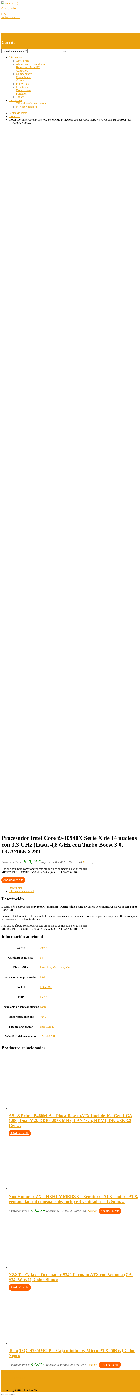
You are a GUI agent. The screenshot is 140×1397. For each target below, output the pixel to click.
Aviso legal (7, 1371)
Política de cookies (12, 1383)
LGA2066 (46, 987)
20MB (43, 947)
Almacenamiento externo (30, 64)
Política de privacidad (13, 1377)
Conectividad (23, 77)
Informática (15, 57)
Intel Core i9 (47, 1026)
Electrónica (15, 100)
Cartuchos (22, 70)
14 (41, 957)
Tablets (20, 96)
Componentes (24, 73)
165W (43, 997)
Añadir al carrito (13, 880)
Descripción (16, 887)
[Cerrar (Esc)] (2, 1394)
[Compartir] (6, 1394)
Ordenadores (23, 90)
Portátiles (21, 93)
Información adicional (21, 891)
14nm (43, 1006)
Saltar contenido (10, 17)
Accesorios (22, 60)
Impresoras (22, 83)
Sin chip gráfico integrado (55, 967)
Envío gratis (30, 274)
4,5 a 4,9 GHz (48, 1036)
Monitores (22, 87)
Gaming (20, 80)
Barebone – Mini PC (28, 67)
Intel (42, 977)
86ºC (43, 1016)
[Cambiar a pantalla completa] (10, 1394)
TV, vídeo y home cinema (31, 103)
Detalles (87, 862)
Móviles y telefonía (27, 106)
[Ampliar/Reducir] (13, 1394)
